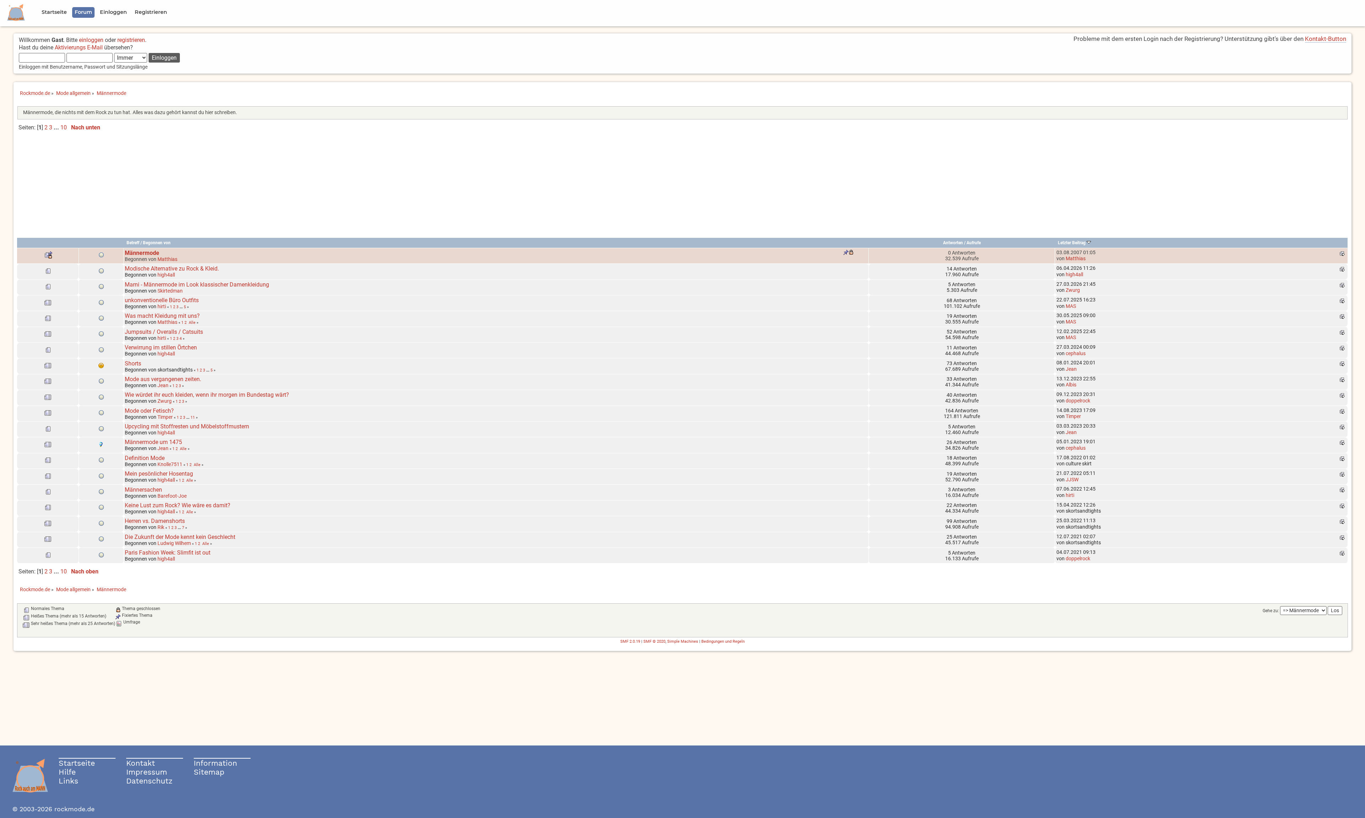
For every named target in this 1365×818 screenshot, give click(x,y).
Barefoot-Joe (172, 496)
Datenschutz (149, 780)
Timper (165, 417)
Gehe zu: (1271, 610)
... (57, 127)
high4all (166, 275)
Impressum (146, 772)
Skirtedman (170, 291)
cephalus (1076, 353)
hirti (161, 306)
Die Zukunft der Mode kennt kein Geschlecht (180, 537)
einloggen (91, 40)
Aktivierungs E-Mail (79, 47)
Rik (160, 527)
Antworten (953, 242)
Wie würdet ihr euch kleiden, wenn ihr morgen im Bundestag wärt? (207, 394)
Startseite (77, 763)
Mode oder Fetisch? (149, 410)
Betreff (133, 242)
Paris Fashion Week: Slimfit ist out (167, 552)
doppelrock (1078, 400)
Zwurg (1073, 290)
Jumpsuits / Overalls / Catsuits (164, 331)
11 (193, 417)
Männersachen (143, 489)
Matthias (167, 259)
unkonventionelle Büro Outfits (162, 300)
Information (215, 763)
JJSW (1072, 479)
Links (68, 780)
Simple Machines (682, 641)
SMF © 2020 (654, 641)
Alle (192, 322)
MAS (1071, 306)
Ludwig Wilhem (174, 543)
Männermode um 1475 (153, 442)
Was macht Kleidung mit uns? (162, 315)
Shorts (133, 363)
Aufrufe (974, 242)
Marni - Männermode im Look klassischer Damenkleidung (197, 284)
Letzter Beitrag (1072, 242)
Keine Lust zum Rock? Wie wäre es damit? (177, 505)
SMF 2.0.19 (630, 641)
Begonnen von (157, 242)
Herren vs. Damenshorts (155, 521)
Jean (1071, 369)
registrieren (131, 40)
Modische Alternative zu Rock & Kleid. (172, 268)
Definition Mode (145, 458)
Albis (1071, 384)
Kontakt (140, 763)
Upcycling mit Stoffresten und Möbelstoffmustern (187, 426)
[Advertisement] (682, 187)
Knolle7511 (169, 464)
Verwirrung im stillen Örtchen (161, 347)
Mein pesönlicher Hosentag (159, 473)
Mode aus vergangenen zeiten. (163, 379)
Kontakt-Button (1325, 38)
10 (63, 127)
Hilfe (67, 772)
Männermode (142, 253)
